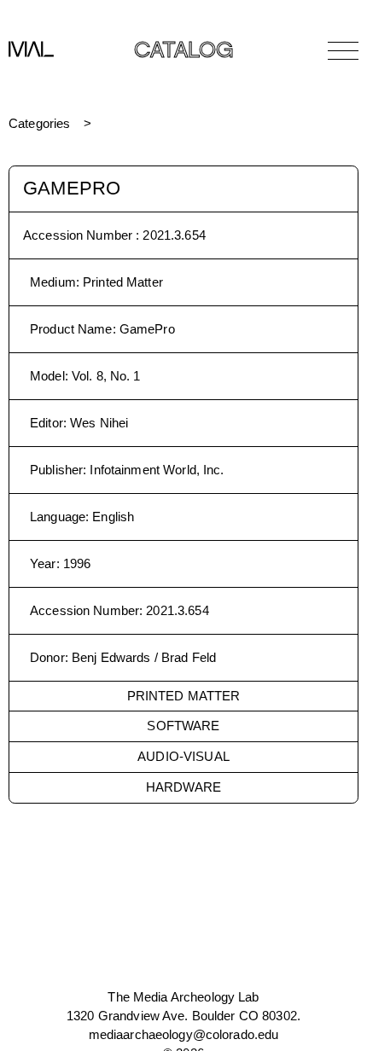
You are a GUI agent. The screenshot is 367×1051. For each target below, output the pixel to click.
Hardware (183, 787)
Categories (39, 123)
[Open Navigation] (343, 50)
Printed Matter (184, 695)
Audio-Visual (183, 756)
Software (183, 725)
